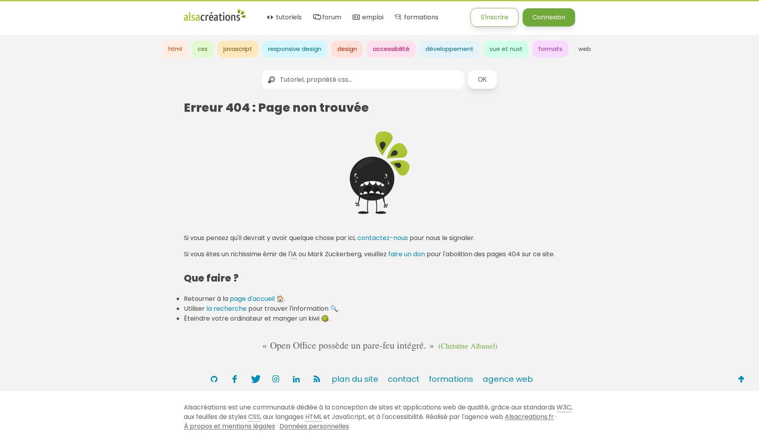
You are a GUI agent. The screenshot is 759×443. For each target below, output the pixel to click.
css (203, 49)
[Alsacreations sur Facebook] (234, 379)
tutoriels (288, 17)
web (584, 49)
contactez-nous (382, 237)
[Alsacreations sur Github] (213, 379)
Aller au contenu (77, 12)
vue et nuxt (506, 49)
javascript (237, 49)
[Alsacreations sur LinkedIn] (296, 379)
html (175, 49)
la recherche (226, 308)
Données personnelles (314, 426)
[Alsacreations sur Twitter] (255, 379)
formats (550, 49)
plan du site (355, 379)
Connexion (548, 17)
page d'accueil (252, 298)
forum (331, 17)
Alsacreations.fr (529, 416)
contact (403, 379)
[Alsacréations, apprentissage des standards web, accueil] (215, 19)
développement (449, 49)
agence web (508, 379)
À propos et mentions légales (229, 426)
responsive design (294, 49)
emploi (372, 17)
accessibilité (391, 49)
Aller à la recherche (143, 12)
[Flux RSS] (316, 379)
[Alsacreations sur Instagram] (275, 379)
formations (420, 17)
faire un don (406, 254)
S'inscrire (494, 17)
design (347, 49)
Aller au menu (21, 12)
